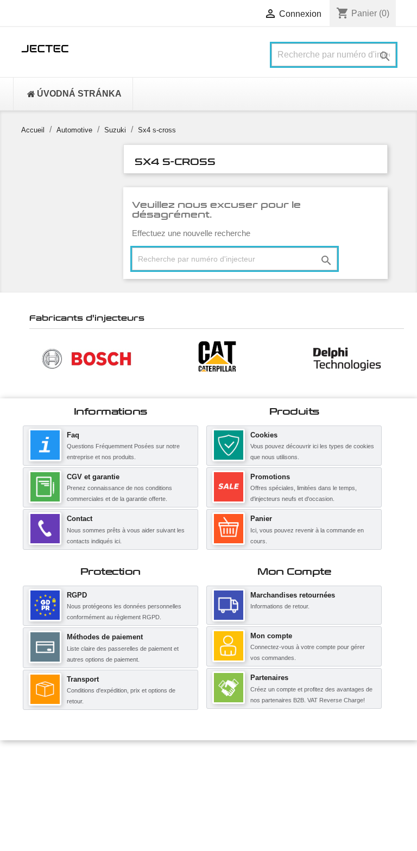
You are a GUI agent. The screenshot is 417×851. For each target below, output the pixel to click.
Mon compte (271, 636)
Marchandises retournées (292, 595)
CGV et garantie (93, 477)
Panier (261, 519)
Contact (79, 519)
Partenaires (269, 678)
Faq (73, 435)
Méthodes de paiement (105, 637)
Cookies (263, 435)
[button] (34, 358)
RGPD (77, 595)
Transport (83, 679)
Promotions (270, 477)
